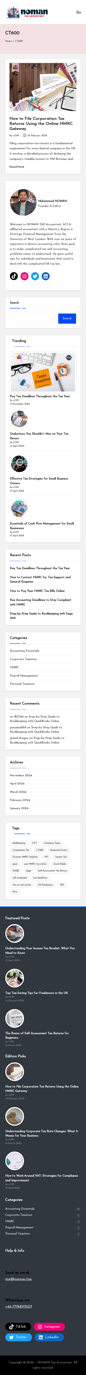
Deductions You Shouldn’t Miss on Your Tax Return (39, 436)
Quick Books (59, 864)
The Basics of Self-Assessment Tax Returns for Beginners (37, 1035)
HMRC (14, 667)
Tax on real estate (22, 885)
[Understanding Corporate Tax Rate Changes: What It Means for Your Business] (14, 1116)
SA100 (16, 871)
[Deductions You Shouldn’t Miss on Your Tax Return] (19, 419)
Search (14, 302)
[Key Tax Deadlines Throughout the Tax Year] (43, 372)
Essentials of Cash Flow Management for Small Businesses (42, 526)
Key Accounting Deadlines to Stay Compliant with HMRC (40, 602)
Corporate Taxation (23, 659)
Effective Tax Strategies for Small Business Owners (39, 481)
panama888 (18, 727)
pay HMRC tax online (35, 864)
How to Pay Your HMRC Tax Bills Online (37, 591)
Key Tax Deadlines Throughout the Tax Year (40, 396)
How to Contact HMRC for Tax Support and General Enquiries (40, 579)
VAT (62, 885)
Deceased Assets (58, 850)
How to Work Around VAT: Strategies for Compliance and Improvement (41, 1178)
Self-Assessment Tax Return (52, 871)
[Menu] (78, 12)
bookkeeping (19, 843)
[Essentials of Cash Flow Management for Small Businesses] (19, 508)
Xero (15, 892)
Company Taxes (52, 843)
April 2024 (17, 783)
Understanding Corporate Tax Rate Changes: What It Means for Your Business (41, 1133)
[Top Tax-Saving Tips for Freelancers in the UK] (14, 978)
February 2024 (20, 800)
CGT (34, 843)
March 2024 (18, 792)
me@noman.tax (18, 1279)
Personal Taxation (22, 684)
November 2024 (21, 775)
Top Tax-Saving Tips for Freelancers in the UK (36, 993)
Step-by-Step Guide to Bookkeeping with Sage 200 (41, 616)
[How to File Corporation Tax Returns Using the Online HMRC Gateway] (14, 1071)
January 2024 (19, 808)
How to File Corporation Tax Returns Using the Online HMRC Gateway (41, 124)
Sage (28, 871)
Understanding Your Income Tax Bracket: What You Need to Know (40, 950)
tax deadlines (40, 878)
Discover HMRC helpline (25, 857)
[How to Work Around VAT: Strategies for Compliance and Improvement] (14, 1161)
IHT (47, 857)
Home (8, 41)
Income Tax (61, 857)
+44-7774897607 (18, 1307)
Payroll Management (24, 675)
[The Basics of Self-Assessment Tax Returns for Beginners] (14, 1018)
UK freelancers (45, 885)
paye (15, 864)
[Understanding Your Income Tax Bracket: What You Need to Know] (14, 933)
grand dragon (19, 738)
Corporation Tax (21, 850)
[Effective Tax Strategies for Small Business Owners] (19, 464)
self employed (20, 878)
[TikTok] (14, 276)
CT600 (39, 850)
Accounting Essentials (24, 651)
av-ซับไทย (17, 716)
